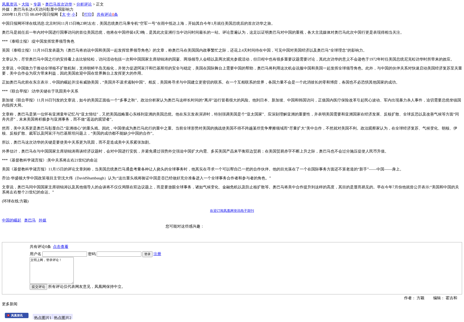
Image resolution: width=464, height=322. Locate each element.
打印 (88, 14)
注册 (157, 254)
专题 (37, 4)
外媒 (42, 220)
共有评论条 (107, 14)
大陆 (25, 4)
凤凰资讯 (9, 4)
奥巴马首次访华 (58, 4)
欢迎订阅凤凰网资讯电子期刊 (232, 211)
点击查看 (60, 247)
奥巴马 (30, 220)
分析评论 (84, 4)
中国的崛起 (11, 220)
